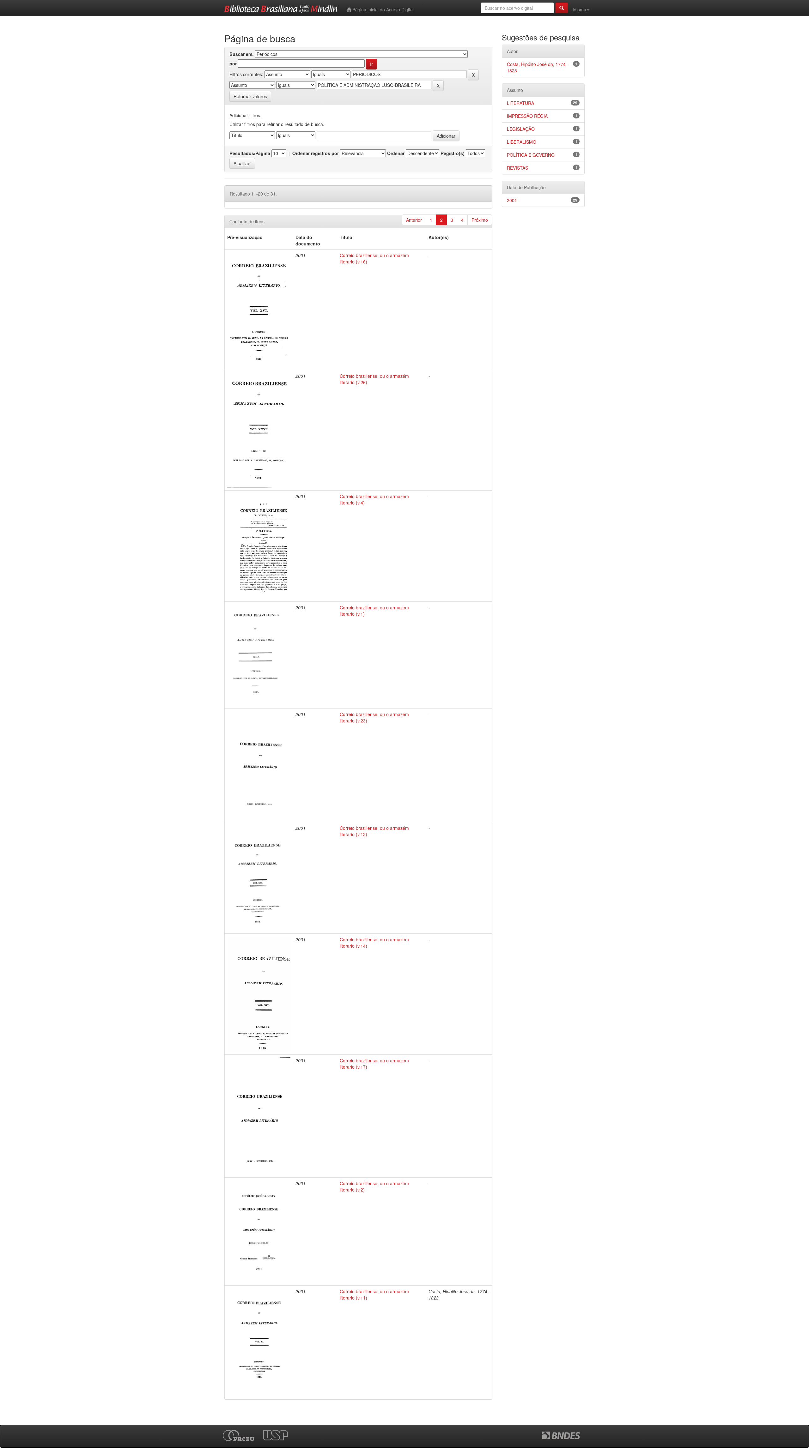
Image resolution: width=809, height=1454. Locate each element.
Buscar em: (241, 54)
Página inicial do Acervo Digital (382, 9)
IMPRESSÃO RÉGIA (527, 116)
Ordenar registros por (315, 153)
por (233, 63)
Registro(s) (453, 153)
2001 (512, 200)
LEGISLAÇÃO (521, 129)
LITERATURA (520, 103)
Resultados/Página (249, 153)
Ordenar (395, 153)
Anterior (414, 220)
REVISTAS (517, 168)
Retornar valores (250, 96)
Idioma (579, 9)
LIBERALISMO (521, 142)
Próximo (479, 220)
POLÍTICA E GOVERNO (531, 155)
